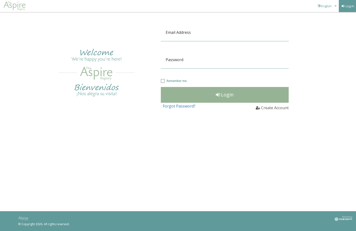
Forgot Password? (179, 106)
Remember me (177, 81)
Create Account (275, 107)
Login (227, 94)
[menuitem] (327, 6)
